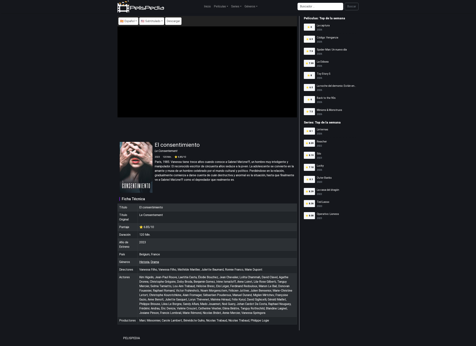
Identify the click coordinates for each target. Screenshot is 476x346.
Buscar (351, 6)
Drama (155, 262)
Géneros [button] (250, 6)
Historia (144, 262)
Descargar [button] (173, 21)
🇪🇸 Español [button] (127, 21)
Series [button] (235, 6)
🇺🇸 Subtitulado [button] (150, 21)
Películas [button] (220, 6)
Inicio (207, 6)
